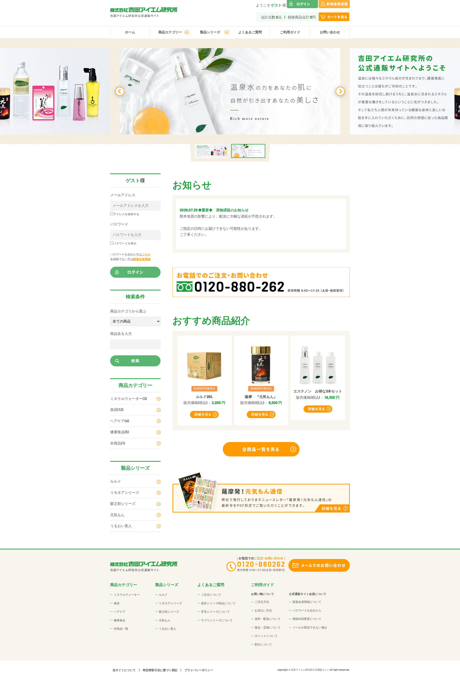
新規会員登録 (141, 259)
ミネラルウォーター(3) (128, 398)
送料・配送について (268, 619)
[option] (230, 91)
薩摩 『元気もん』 (261, 396)
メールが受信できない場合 (310, 627)
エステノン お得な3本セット (317, 391)
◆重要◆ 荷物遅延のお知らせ (223, 210)
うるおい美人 (121, 526)
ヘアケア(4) (119, 421)
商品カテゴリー (170, 32)
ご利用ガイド (290, 32)
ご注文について (211, 595)
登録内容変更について (307, 619)
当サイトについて (124, 670)
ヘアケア (119, 612)
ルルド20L (204, 396)
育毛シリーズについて (215, 612)
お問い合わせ (330, 32)
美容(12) (116, 409)
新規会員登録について (307, 602)
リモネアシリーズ (124, 492)
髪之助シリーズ (122, 503)
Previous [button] (120, 91)
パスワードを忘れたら (307, 610)
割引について (263, 644)
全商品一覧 (121, 629)
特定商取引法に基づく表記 (160, 670)
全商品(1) (117, 443)
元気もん (117, 515)
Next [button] (340, 91)
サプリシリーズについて (217, 620)
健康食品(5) (119, 432)
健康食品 (119, 620)
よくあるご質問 (250, 32)
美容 (117, 603)
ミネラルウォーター (127, 595)
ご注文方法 (262, 602)
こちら (146, 254)
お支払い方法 (263, 610)
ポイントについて (266, 636)
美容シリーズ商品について (218, 603)
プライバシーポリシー (198, 670)
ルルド (115, 481)
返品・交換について (268, 627)
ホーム (130, 32)
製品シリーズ (210, 32)
